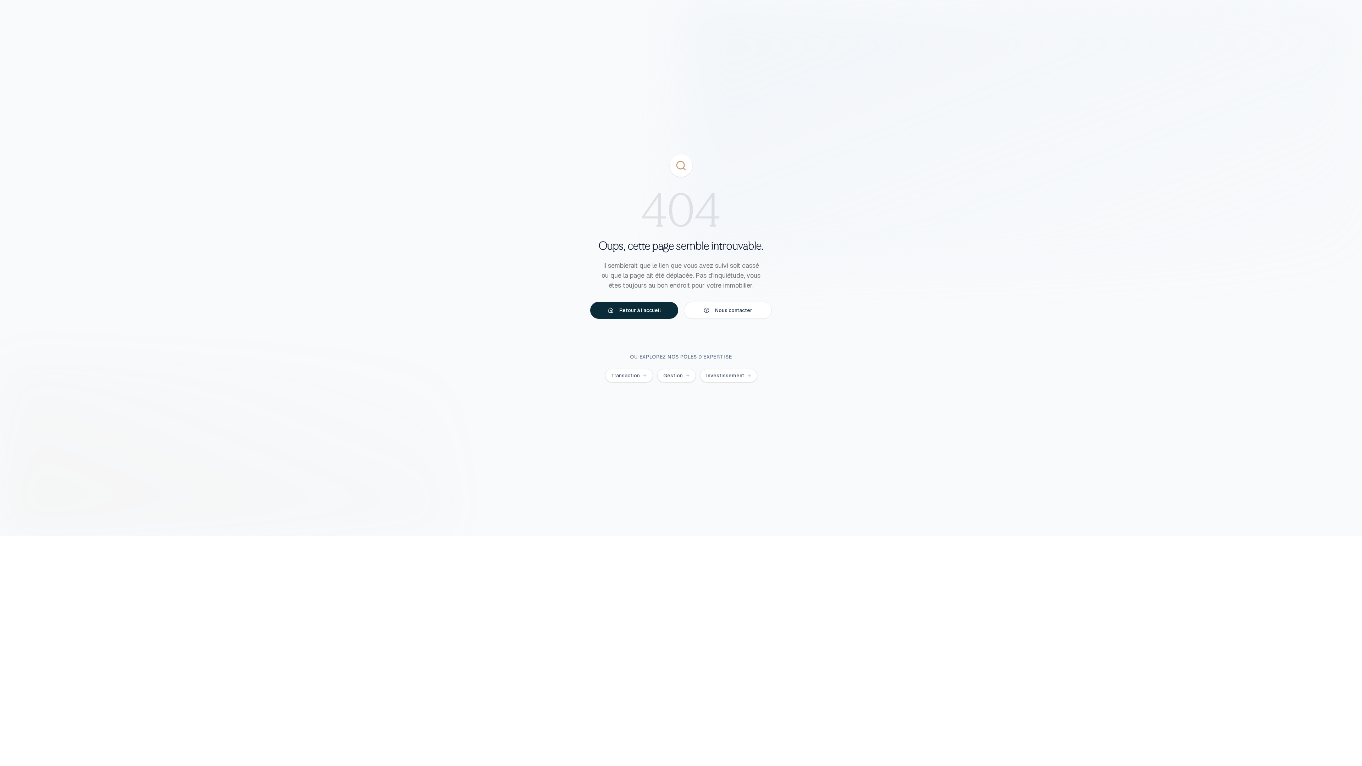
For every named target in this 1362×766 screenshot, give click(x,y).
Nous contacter (733, 310)
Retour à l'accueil (640, 310)
